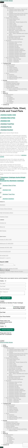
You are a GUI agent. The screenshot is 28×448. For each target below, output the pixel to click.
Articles (5, 80)
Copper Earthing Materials (16, 26)
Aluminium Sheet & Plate (15, 42)
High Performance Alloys (12, 57)
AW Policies (3, 231)
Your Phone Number (5, 316)
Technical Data (7, 63)
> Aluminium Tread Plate (7, 124)
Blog (4, 91)
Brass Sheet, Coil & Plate (15, 29)
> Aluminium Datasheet (6, 130)
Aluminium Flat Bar (14, 46)
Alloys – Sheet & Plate (15, 59)
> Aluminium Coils (5, 121)
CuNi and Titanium (13, 70)
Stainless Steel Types (12, 81)
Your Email (2, 312)
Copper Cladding (10, 86)
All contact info (4, 255)
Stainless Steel (10, 7)
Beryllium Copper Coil (14, 37)
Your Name (3, 308)
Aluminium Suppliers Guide (13, 83)
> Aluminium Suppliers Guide (8, 115)
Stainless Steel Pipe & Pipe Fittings (18, 13)
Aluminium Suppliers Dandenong (17, 56)
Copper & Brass (13, 67)
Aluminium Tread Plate (9, 194)
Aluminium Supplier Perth (15, 52)
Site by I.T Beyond (5, 270)
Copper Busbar (13, 25)
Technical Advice (10, 64)
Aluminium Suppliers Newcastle (17, 54)
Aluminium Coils (13, 43)
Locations (8, 96)
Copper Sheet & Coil (14, 19)
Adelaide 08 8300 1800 (6, 247)
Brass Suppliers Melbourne (16, 39)
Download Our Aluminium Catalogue (12, 181)
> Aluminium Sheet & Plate (7, 118)
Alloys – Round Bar (14, 60)
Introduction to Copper (15, 27)
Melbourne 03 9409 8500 (6, 243)
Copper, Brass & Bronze (12, 17)
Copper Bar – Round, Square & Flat (18, 22)
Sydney (11, 97)
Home (4, 5)
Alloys (7, 73)
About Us (5, 93)
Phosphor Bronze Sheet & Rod (17, 36)
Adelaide (11, 101)
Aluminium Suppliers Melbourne (17, 50)
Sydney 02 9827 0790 (5, 239)
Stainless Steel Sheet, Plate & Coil (18, 9)
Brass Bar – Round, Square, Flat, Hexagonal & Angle (17, 31)
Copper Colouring (13, 69)
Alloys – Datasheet (14, 62)
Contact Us (6, 104)
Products (5, 6)
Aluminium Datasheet (14, 47)
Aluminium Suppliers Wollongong (17, 53)
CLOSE (2, 301)
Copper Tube (12, 23)
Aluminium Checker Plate (15, 44)
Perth (10, 100)
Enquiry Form (9, 103)
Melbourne (12, 99)
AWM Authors (9, 94)
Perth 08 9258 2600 (5, 251)
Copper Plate (12, 20)
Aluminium (8, 40)
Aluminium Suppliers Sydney (16, 49)
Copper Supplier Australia (12, 84)
